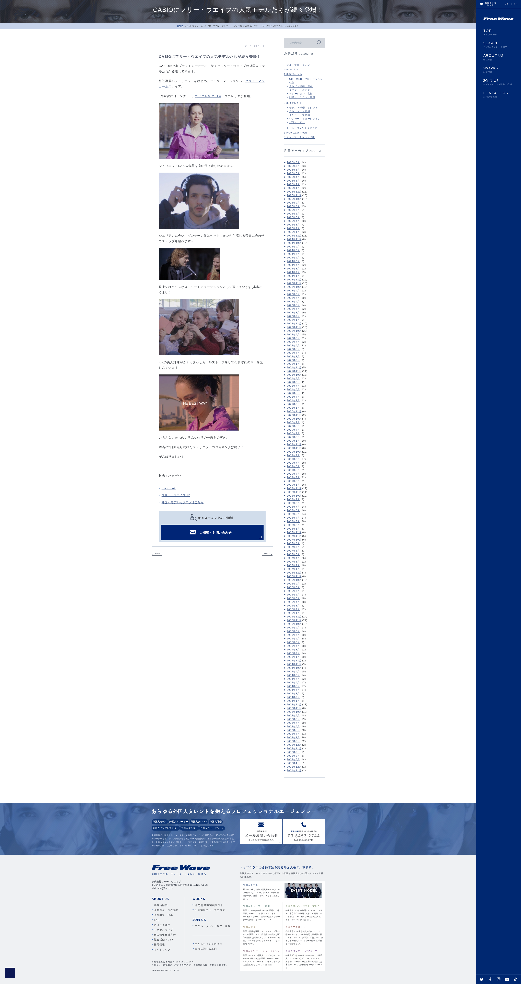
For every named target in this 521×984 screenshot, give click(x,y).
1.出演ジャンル (195, 26)
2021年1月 (293, 407)
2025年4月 (293, 221)
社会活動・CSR (164, 939)
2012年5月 (293, 759)
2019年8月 (293, 459)
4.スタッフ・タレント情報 (299, 137)
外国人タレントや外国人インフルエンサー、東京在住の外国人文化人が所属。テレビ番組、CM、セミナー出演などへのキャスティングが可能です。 (304, 913)
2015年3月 (293, 649)
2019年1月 (293, 484)
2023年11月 (294, 283)
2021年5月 (293, 393)
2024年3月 (293, 268)
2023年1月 (293, 320)
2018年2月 (293, 525)
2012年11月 (294, 748)
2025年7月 (293, 210)
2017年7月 (293, 547)
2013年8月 (293, 719)
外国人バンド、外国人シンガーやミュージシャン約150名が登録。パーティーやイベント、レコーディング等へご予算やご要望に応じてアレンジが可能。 (261, 958)
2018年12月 (294, 488)
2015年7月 (293, 635)
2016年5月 (293, 598)
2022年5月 (293, 349)
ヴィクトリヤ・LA (208, 96)
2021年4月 (293, 396)
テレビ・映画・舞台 (301, 86)
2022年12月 (294, 323)
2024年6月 (293, 257)
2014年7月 (293, 679)
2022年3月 (293, 356)
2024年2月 (293, 272)
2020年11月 (294, 415)
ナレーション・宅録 (301, 93)
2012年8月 (293, 755)
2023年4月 (293, 309)
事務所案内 (161, 905)
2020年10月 (294, 418)
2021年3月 (293, 400)
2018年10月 (294, 495)
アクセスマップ (163, 929)
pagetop (10, 973)
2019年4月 (293, 473)
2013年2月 (293, 741)
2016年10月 (294, 580)
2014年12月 (294, 660)
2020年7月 (293, 422)
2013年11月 (294, 708)
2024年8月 (293, 250)
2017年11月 (294, 536)
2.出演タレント (293, 103)
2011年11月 (294, 770)
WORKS (490, 69)
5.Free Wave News (295, 132)
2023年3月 (293, 312)
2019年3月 (293, 477)
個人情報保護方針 (165, 934)
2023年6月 (293, 301)
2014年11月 (294, 664)
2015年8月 (293, 631)
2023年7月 (293, 298)
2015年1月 (293, 657)
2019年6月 (293, 466)
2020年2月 (293, 437)
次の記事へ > (267, 554)
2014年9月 (293, 671)
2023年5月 (293, 305)
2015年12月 (294, 616)
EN (516, 4)
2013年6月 (293, 726)
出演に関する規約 (206, 948)
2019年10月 (294, 451)
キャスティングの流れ (208, 943)
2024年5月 (293, 261)
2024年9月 (293, 246)
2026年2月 (293, 184)
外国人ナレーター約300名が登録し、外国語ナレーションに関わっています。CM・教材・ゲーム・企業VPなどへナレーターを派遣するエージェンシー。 (261, 913)
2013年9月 (293, 715)
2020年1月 (293, 440)
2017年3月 (293, 561)
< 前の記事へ (157, 554)
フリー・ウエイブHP (176, 495)
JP (506, 4)
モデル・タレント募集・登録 (212, 926)
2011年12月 (294, 766)
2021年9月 (293, 378)
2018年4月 (293, 517)
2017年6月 (293, 550)
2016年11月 (294, 576)
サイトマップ (162, 949)
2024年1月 (293, 276)
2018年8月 (293, 503)
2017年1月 (293, 569)
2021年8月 (293, 382)
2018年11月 (294, 492)
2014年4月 (293, 689)
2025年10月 (294, 199)
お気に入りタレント (490, 4)
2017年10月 (294, 539)
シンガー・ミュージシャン (304, 118)
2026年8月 (293, 162)
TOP (490, 32)
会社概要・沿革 (163, 915)
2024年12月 (294, 235)
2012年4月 (293, 763)
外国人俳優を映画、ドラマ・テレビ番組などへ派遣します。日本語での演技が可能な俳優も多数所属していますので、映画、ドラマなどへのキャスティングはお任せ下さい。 (261, 935)
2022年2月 (293, 360)
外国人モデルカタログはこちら (183, 502)
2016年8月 (293, 587)
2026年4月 (293, 177)
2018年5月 (293, 514)
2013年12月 (294, 704)
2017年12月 (294, 532)
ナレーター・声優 (299, 111)
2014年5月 (293, 686)
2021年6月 (293, 389)
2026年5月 (293, 173)
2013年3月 (293, 737)
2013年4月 (293, 733)
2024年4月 (293, 265)
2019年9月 (293, 455)
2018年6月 (293, 510)
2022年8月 (293, 338)
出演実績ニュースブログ (210, 910)
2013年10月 (294, 711)
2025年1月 (293, 232)
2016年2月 (293, 609)
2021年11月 (294, 371)
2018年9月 (293, 499)
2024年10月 (294, 243)
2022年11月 (294, 327)
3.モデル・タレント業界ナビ (300, 128)
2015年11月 (294, 620)
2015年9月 (293, 627)
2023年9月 (293, 290)
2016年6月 (293, 594)
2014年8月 (293, 675)
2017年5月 (293, 554)
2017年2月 (293, 565)
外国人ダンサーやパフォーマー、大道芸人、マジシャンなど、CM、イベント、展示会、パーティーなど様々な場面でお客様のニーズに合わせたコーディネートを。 (304, 959)
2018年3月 (293, 521)
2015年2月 (293, 653)
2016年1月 (293, 613)
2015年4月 (293, 646)
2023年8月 (293, 294)
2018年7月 (293, 506)
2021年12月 (294, 367)
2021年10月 (294, 374)
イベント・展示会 (299, 90)
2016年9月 (293, 583)
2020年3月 (293, 433)
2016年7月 (293, 591)
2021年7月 (293, 385)
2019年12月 (294, 444)
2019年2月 (293, 481)
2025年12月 (294, 191)
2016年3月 (293, 605)
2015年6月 (293, 638)
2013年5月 (293, 730)
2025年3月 (293, 224)
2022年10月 (294, 330)
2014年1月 (293, 700)
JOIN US (497, 82)
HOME (180, 26)
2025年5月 (293, 217)
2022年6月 (293, 345)
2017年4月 (293, 558)
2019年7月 (293, 462)
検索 (318, 42)
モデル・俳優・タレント (298, 64)
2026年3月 (293, 180)
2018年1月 (293, 528)
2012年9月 (293, 752)
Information (291, 69)
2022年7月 (293, 341)
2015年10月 (294, 624)
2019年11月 (294, 448)
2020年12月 (294, 411)
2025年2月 (293, 228)
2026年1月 (293, 188)
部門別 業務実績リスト (209, 905)
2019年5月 (293, 470)
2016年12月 (294, 572)
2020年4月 (293, 429)
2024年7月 (293, 254)
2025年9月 (293, 202)
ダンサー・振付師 (299, 115)
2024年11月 (294, 239)
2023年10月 (294, 287)
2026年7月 (293, 166)
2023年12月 (294, 279)
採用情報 (159, 944)
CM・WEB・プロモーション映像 (225, 26)
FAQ (157, 920)
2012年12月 (294, 744)
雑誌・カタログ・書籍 (302, 97)
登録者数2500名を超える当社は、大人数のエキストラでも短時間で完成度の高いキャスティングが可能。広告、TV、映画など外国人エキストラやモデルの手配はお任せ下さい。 (304, 935)
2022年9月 (293, 334)
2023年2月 (293, 316)
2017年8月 (293, 543)
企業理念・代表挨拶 (166, 910)
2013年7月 (293, 722)
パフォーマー (297, 122)
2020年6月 (293, 426)
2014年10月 (294, 668)
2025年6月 (293, 213)
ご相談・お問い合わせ (216, 532)
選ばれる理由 (162, 925)
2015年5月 (293, 642)
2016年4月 (293, 602)
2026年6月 (293, 169)
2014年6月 (293, 682)
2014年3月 (293, 693)
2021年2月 (293, 404)
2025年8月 (293, 206)
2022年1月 (293, 363)
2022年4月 (293, 352)
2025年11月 (294, 195)
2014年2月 (293, 697)
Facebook (169, 488)
